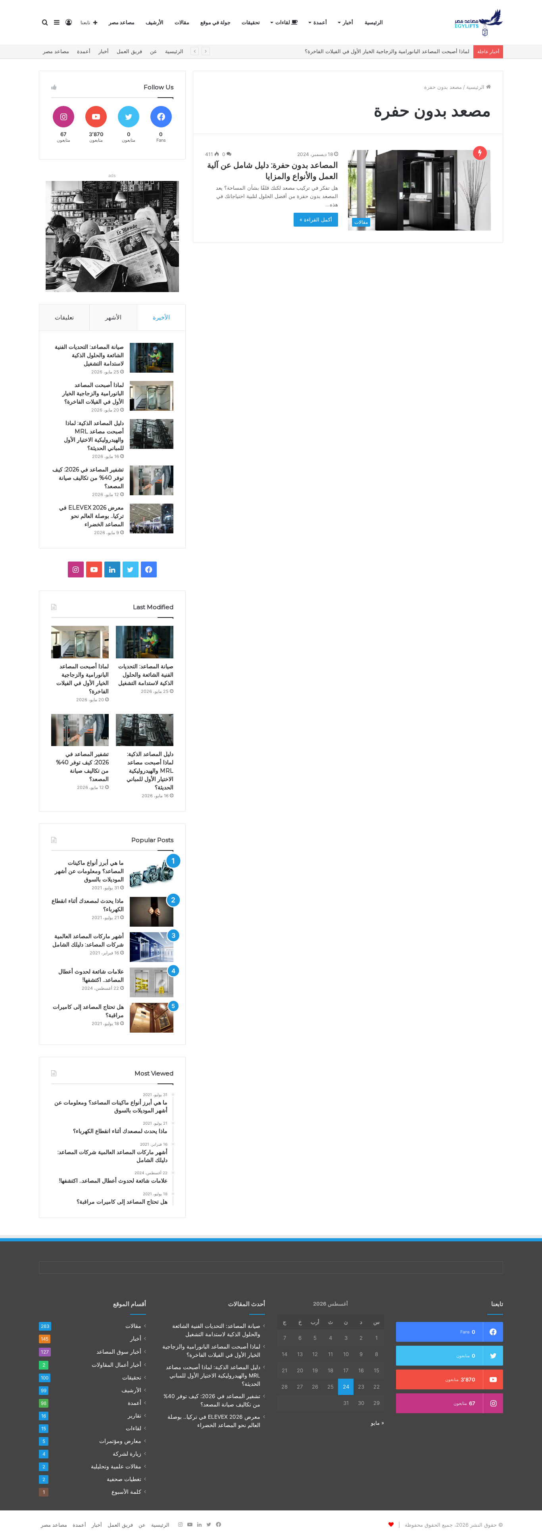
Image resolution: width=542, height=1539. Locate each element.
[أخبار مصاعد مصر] (478, 22)
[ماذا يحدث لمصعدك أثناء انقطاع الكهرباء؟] (151, 912)
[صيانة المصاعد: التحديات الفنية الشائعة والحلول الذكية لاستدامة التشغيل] (151, 358)
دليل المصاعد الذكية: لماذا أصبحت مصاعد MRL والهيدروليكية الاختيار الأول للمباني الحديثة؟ (150, 770)
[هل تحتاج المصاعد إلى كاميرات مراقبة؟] (151, 1018)
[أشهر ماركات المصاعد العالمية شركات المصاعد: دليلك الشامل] (151, 947)
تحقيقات (251, 22)
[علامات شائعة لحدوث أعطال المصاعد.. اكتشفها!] (151, 982)
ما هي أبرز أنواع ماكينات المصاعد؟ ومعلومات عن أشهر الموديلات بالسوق (89, 871)
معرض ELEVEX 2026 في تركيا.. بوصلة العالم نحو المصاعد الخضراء (91, 516)
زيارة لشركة (127, 1454)
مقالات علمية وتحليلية (116, 1466)
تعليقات (64, 317)
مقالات (182, 22)
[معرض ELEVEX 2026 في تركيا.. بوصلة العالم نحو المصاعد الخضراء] (151, 518)
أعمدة (320, 22)
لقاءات (283, 22)
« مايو (377, 1423)
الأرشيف (154, 22)
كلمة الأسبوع (126, 1492)
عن (153, 51)
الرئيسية (374, 22)
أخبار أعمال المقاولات (116, 1364)
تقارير (134, 1415)
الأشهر (113, 317)
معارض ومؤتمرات (120, 1441)
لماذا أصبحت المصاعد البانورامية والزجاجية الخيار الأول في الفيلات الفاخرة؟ (93, 393)
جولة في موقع (215, 22)
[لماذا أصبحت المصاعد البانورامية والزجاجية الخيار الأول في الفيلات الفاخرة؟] (151, 396)
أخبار (348, 22)
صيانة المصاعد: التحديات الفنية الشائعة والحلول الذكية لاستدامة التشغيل (89, 355)
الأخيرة (161, 317)
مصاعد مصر (122, 22)
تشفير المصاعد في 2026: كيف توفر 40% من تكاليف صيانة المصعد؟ (88, 478)
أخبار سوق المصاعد (118, 1351)
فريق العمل (129, 51)
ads (112, 175)
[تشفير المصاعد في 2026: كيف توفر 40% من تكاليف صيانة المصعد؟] (151, 480)
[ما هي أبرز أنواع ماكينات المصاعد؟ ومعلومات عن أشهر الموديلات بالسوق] (151, 874)
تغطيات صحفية (124, 1479)
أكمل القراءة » (316, 219)
